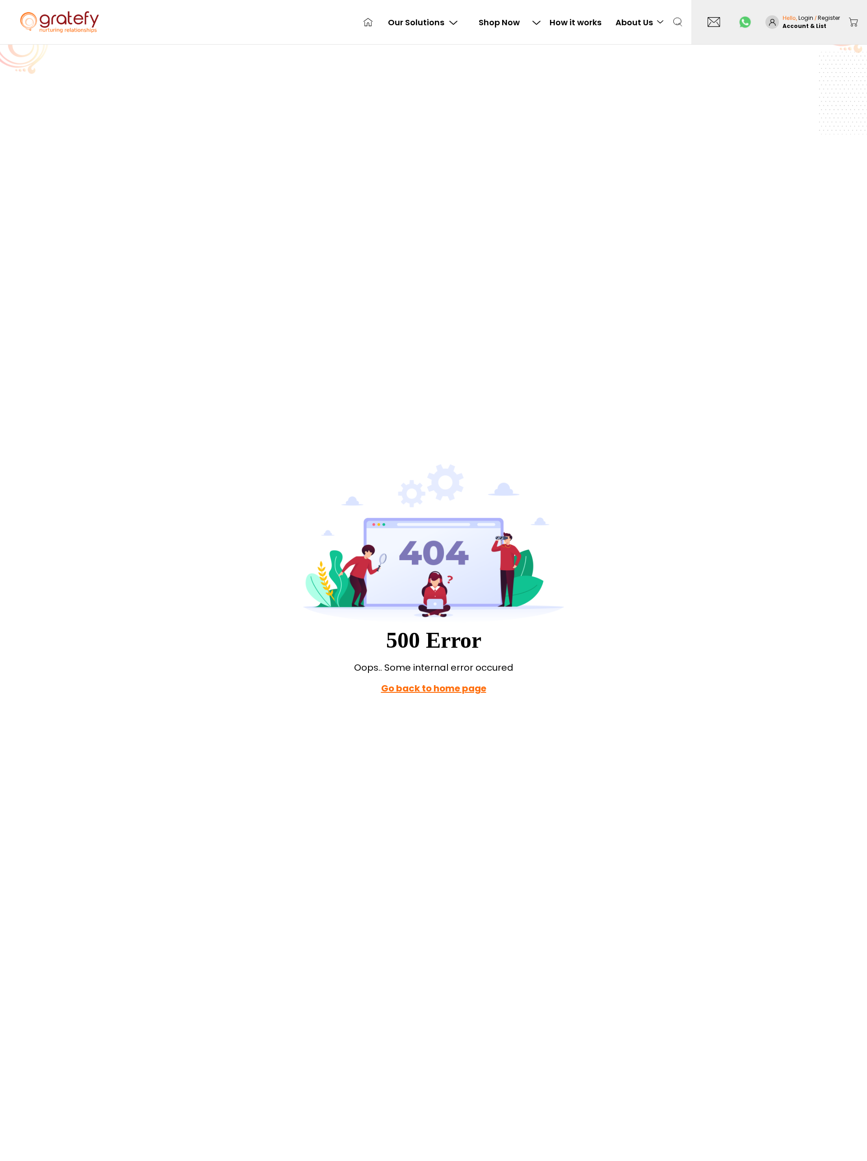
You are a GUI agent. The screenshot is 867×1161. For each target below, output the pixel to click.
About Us (634, 22)
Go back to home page (433, 688)
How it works (575, 22)
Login (806, 18)
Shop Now (499, 22)
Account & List (804, 26)
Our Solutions (416, 22)
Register (829, 18)
